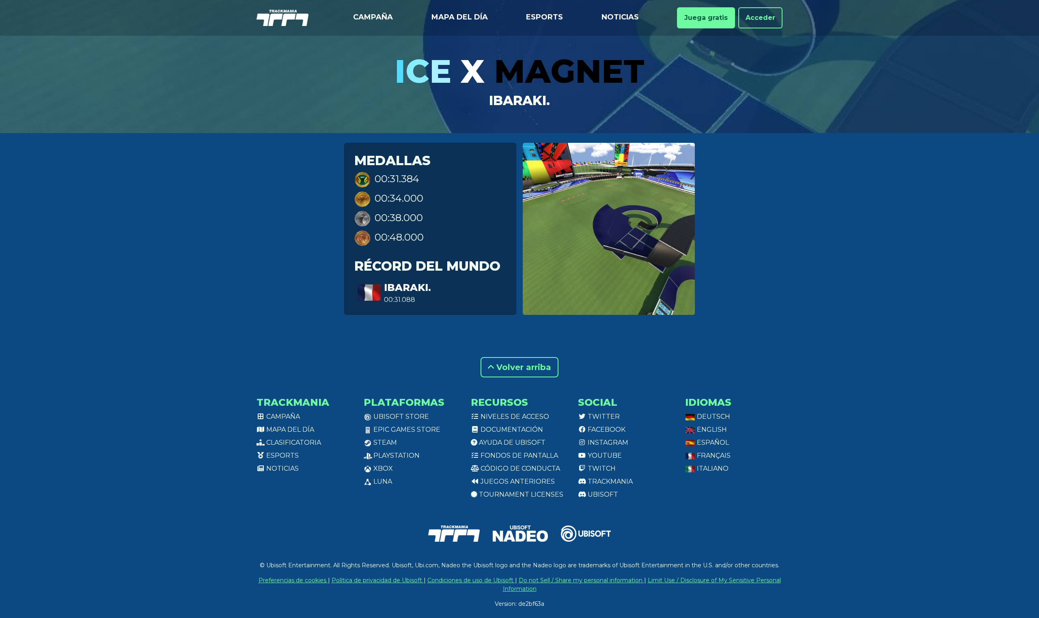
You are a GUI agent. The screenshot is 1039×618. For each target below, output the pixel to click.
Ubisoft (602, 494)
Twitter (603, 416)
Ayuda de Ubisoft (511, 442)
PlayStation (396, 455)
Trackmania (609, 481)
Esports (544, 17)
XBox (382, 468)
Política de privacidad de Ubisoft (378, 580)
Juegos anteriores (517, 481)
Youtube (604, 455)
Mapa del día (459, 17)
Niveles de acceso (514, 416)
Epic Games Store (406, 429)
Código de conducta (519, 468)
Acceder (760, 18)
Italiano (712, 468)
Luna (382, 481)
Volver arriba (522, 367)
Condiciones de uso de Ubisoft (471, 580)
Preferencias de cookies (293, 580)
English (711, 429)
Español (712, 442)
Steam (384, 442)
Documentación (511, 429)
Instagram (607, 442)
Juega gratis (706, 18)
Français (713, 455)
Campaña (373, 17)
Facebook (605, 429)
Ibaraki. (519, 100)
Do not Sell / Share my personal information (581, 580)
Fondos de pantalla (518, 455)
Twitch (601, 468)
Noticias (620, 17)
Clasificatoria (293, 442)
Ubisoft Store (400, 416)
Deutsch (712, 416)
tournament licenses (520, 494)
